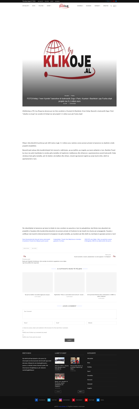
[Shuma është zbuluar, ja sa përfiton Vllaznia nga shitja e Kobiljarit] (75, 360)
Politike (47, 1)
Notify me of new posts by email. (31, 337)
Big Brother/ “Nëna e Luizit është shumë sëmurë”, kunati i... (69, 294)
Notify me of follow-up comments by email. (34, 332)
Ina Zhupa (34, 248)
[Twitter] (108, 1)
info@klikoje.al (34, 367)
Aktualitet (40, 1)
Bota (33, 5)
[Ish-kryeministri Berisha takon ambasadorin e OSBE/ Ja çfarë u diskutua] (101, 282)
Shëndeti (97, 5)
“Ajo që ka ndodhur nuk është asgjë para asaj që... (37, 294)
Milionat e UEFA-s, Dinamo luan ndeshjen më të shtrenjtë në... (62, 367)
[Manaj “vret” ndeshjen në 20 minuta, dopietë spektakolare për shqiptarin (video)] (59, 376)
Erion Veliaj (26, 248)
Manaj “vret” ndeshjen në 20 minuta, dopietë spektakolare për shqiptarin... (61, 384)
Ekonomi (88, 5)
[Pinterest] (111, 1)
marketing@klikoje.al (28, 370)
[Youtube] (113, 1)
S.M (66, 103)
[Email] (116, 1)
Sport (51, 1)
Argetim (105, 5)
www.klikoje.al (63, 406)
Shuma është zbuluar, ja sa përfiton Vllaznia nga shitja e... (76, 367)
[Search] (111, 6)
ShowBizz (57, 1)
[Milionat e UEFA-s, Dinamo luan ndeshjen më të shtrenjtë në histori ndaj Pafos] (59, 360)
